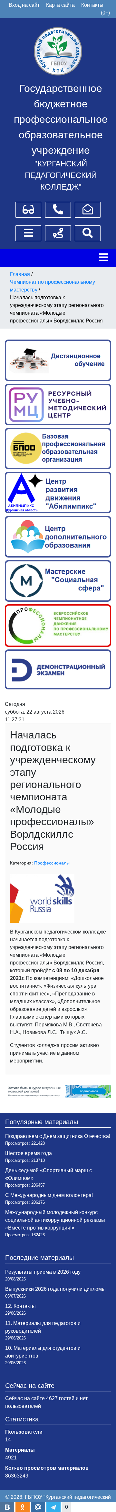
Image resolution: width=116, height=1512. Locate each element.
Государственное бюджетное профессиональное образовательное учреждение (61, 119)
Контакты (92, 5)
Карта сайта (60, 5)
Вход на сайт (24, 5)
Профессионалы (52, 862)
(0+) (105, 12)
